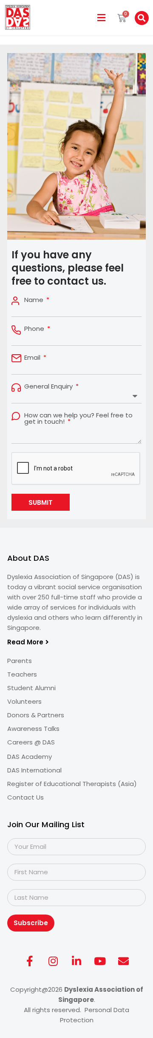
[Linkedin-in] (76, 961)
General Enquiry (49, 386)
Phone (35, 328)
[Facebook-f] (29, 961)
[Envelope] (123, 961)
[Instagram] (53, 961)
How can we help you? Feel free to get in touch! (78, 418)
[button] (101, 18)
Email (33, 357)
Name (34, 300)
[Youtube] (100, 961)
